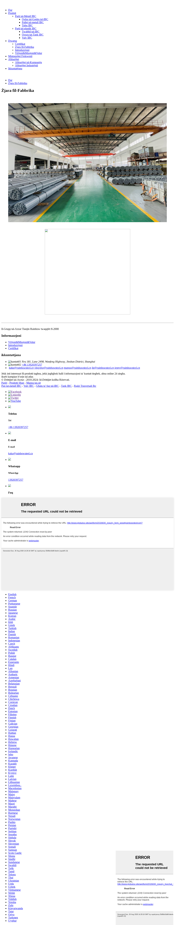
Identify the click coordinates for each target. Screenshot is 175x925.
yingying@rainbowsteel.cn (48, 367)
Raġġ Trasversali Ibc (85, 385)
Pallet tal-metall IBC (33, 22)
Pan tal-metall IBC (11, 385)
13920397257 (15, 479)
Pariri (4, 382)
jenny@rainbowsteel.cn (127, 367)
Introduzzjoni (22, 50)
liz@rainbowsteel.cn (103, 367)
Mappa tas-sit (33, 382)
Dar (10, 10)
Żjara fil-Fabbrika (24, 46)
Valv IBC (27, 37)
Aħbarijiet (13, 59)
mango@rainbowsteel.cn (77, 367)
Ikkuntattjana (15, 68)
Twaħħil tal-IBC (30, 31)
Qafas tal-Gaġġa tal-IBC (35, 19)
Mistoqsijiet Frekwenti (20, 56)
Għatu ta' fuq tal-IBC (47, 385)
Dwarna (12, 40)
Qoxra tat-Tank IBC (33, 34)
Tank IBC (66, 385)
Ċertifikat (20, 43)
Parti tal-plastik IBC (25, 28)
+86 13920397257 (32, 364)
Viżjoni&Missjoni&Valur (28, 53)
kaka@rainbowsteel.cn (21, 367)
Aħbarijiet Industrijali (26, 65)
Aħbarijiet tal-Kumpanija (28, 62)
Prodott (12, 13)
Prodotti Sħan (16, 382)
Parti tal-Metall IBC (25, 16)
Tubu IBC (27, 25)
